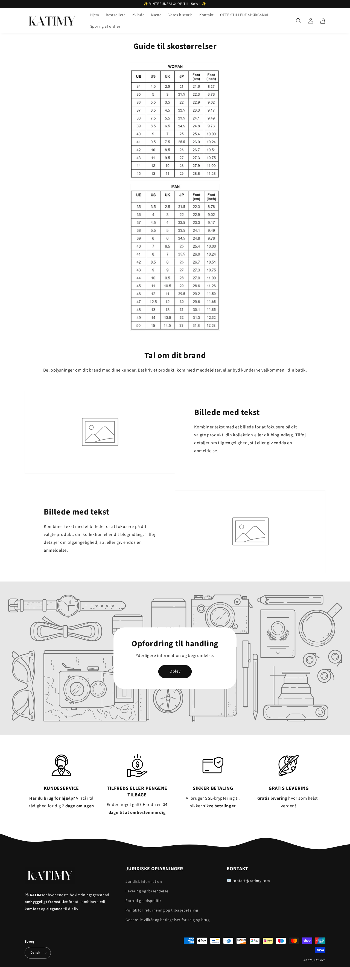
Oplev (175, 671)
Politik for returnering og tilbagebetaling (162, 910)
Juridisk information (144, 881)
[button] (299, 21)
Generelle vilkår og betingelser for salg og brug (167, 920)
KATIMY (318, 960)
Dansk (35, 952)
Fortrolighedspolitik (143, 901)
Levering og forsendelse (147, 891)
